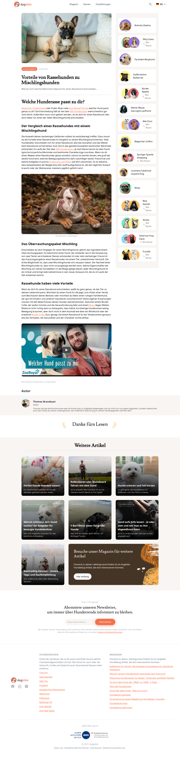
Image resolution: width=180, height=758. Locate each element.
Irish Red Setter (47, 710)
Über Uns (58, 747)
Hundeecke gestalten (120, 694)
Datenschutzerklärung (114, 747)
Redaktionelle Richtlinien (76, 747)
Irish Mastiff (45, 706)
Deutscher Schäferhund (33, 108)
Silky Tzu (43, 681)
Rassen (87, 4)
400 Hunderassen (78, 111)
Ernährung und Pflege (60, 161)
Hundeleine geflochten (121, 707)
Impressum (95, 747)
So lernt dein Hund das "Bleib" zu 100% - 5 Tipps (133, 682)
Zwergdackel (45, 677)
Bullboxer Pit (45, 702)
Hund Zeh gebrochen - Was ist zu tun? (128, 690)
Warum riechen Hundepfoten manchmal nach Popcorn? (138, 673)
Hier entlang (82, 576)
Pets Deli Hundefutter (120, 686)
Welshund (44, 693)
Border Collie (38, 314)
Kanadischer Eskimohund (52, 689)
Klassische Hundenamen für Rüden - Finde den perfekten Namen (142, 678)
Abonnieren (105, 621)
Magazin (74, 4)
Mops (92, 305)
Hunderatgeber (29, 69)
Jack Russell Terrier (78, 108)
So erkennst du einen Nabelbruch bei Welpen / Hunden (137, 699)
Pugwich (43, 685)
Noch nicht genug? (90, 602)
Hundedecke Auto (119, 703)
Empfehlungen (103, 4)
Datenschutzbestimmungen (110, 632)
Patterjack (44, 698)
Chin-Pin (43, 672)
